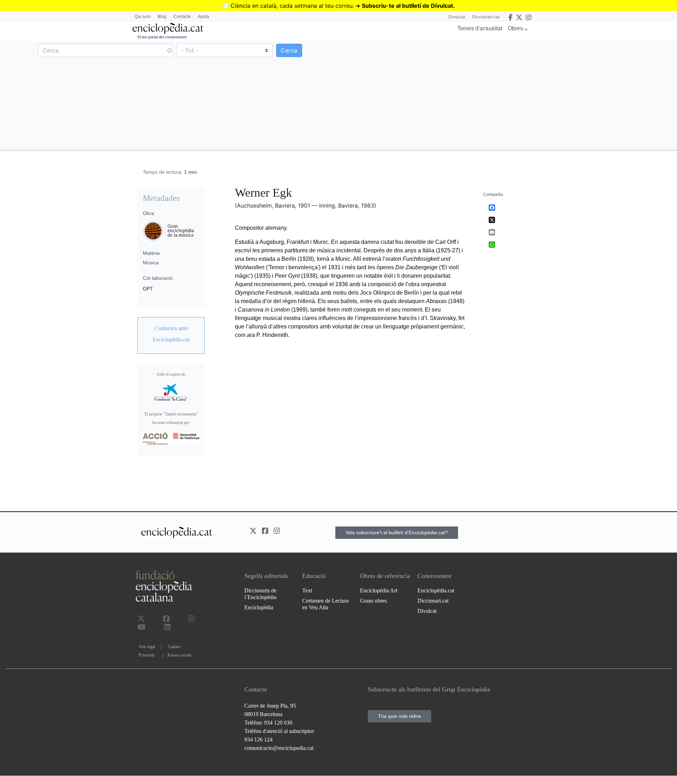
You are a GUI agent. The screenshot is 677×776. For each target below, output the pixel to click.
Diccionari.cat (486, 16)
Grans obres (373, 601)
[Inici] (167, 28)
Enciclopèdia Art (378, 590)
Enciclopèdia (258, 607)
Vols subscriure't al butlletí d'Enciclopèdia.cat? (397, 532)
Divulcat (457, 16)
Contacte (182, 16)
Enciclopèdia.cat (435, 590)
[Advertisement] (506, 94)
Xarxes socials (179, 655)
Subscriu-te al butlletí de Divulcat (407, 5)
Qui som (143, 16)
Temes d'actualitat (479, 28)
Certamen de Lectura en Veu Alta (325, 604)
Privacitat (146, 655)
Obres (515, 28)
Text (307, 590)
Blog (162, 16)
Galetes (174, 646)
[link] (171, 334)
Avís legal (147, 646)
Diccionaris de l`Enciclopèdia (260, 593)
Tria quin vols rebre (399, 716)
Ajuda (203, 16)
